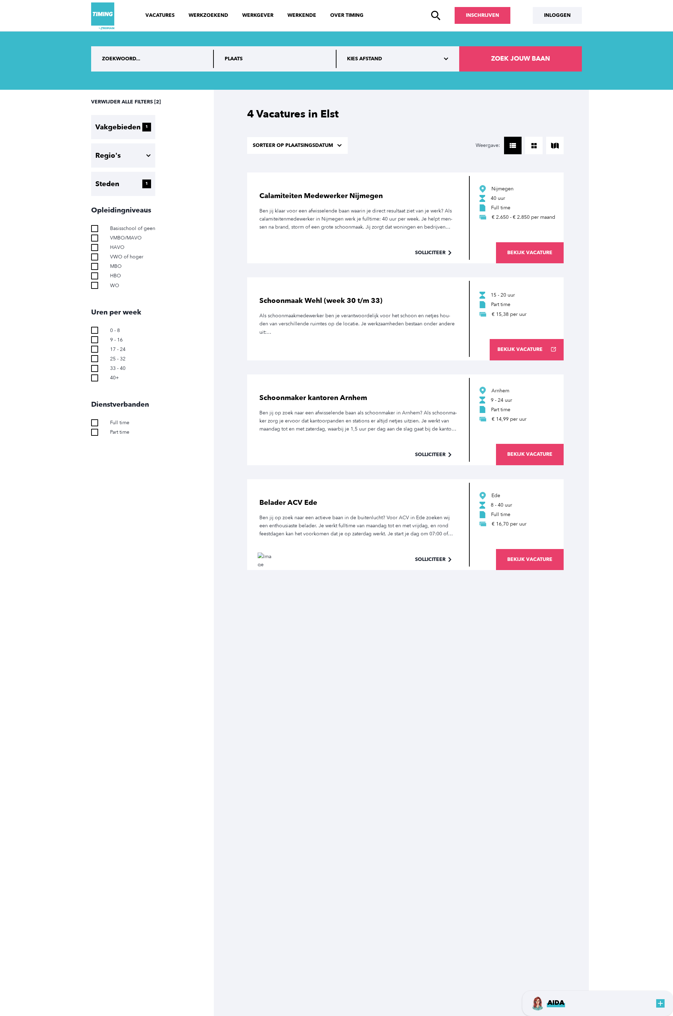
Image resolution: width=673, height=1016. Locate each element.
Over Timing (346, 15)
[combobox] (275, 59)
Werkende (301, 15)
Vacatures (160, 15)
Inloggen (557, 15)
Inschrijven (482, 15)
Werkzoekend (208, 15)
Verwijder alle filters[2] (126, 102)
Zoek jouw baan (520, 58)
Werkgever (257, 15)
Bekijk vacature (529, 252)
